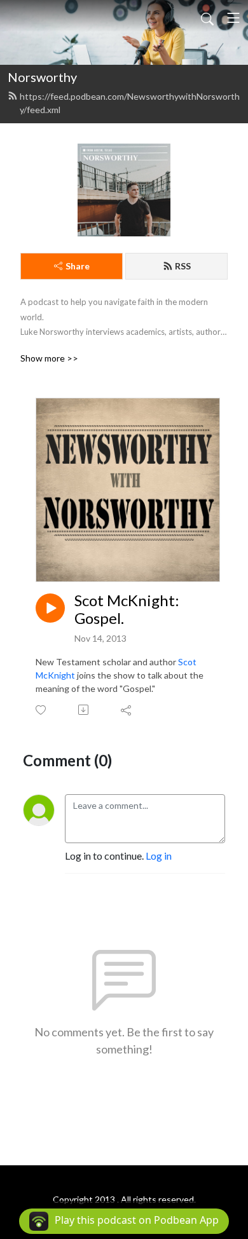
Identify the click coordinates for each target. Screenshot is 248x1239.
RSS (183, 266)
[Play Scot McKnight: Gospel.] (50, 608)
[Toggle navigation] (233, 18)
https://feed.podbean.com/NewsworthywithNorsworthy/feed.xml (130, 103)
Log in (159, 856)
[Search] (207, 17)
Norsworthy (42, 77)
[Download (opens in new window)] (84, 709)
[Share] (127, 710)
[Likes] (41, 710)
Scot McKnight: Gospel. (126, 610)
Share (77, 266)
